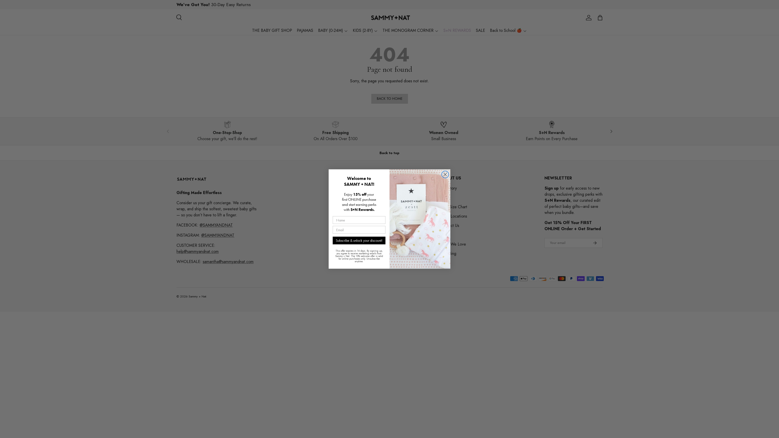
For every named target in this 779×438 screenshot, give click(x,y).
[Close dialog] (445, 174)
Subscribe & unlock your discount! (359, 240)
